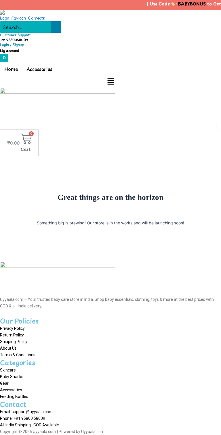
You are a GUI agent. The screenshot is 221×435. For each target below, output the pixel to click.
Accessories (39, 69)
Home (11, 69)
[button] (110, 82)
